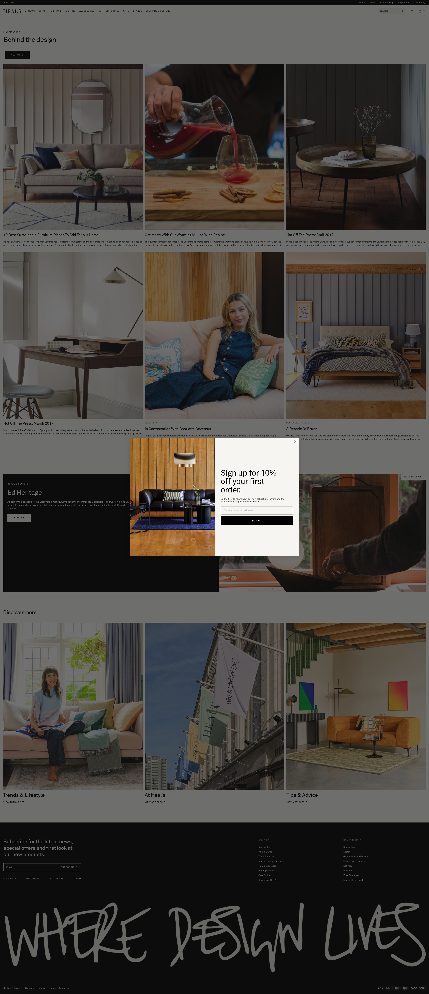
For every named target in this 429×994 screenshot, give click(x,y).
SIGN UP (256, 520)
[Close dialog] (295, 441)
